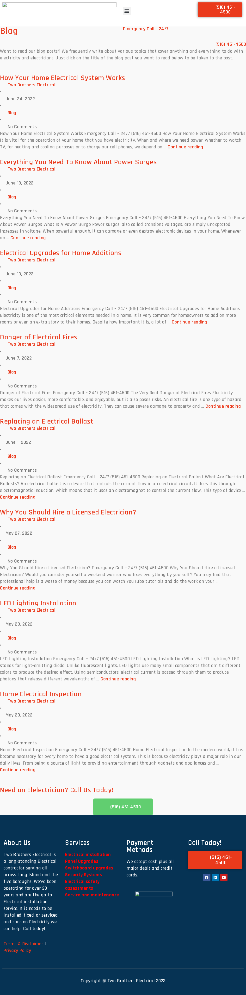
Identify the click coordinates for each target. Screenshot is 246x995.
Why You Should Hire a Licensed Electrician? (68, 512)
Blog (12, 113)
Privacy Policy (17, 950)
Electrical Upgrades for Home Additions (60, 253)
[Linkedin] (215, 877)
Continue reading (185, 147)
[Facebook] (206, 877)
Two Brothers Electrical (31, 85)
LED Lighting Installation (38, 603)
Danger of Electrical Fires (38, 337)
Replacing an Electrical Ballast (46, 421)
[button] (127, 11)
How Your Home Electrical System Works (62, 77)
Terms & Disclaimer (23, 944)
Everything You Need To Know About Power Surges (78, 162)
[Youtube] (224, 877)
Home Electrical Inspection (41, 694)
